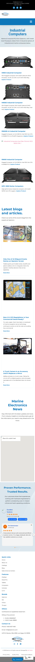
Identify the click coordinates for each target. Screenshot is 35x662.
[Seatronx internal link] (17, 241)
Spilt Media (30, 650)
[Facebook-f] (17, 644)
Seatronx (9, 512)
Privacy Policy (6, 654)
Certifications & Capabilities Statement (13, 611)
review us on (22, 519)
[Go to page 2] (17, 547)
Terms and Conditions (26, 654)
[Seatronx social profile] (14, 8)
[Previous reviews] (1, 534)
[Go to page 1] (16, 547)
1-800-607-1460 (11, 626)
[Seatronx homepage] (5, 14)
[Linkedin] (20, 644)
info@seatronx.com (12, 630)
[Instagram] (14, 644)
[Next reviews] (33, 534)
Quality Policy (15, 654)
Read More (6, 272)
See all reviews (12, 519)
